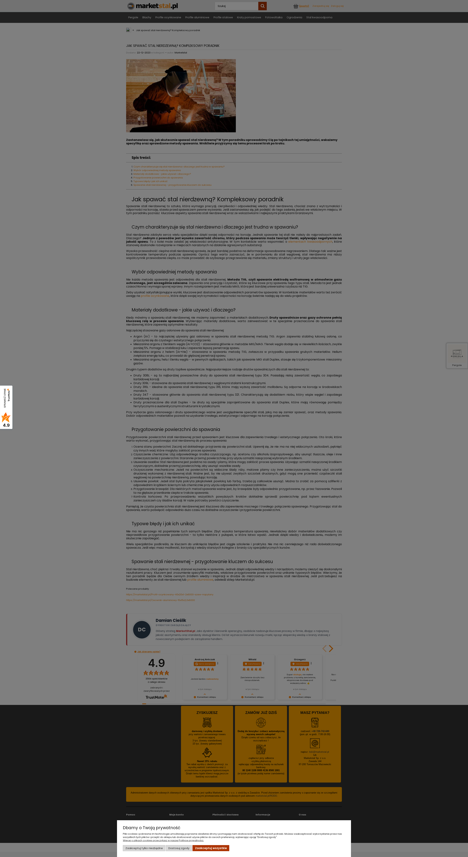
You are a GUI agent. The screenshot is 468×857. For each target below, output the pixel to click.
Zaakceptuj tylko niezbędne (144, 848)
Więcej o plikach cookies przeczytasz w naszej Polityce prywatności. (163, 840)
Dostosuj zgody (178, 848)
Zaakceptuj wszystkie (211, 848)
